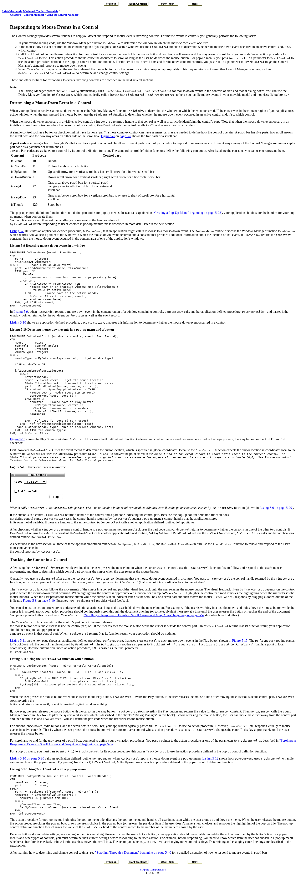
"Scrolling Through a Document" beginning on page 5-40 (133, 852)
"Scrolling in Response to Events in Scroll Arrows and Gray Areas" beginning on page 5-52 (144, 615)
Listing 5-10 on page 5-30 (27, 758)
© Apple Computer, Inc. (153, 869)
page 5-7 (125, 136)
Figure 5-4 (108, 136)
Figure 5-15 (17, 439)
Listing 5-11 (18, 640)
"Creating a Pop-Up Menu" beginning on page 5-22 (187, 212)
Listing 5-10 (18, 322)
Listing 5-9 (17, 231)
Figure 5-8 (30, 600)
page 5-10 (48, 600)
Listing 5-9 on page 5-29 (276, 507)
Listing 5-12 (210, 758)
